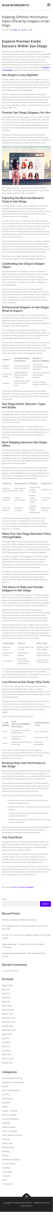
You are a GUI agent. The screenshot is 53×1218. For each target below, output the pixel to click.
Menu (48, 5)
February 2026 (8, 1009)
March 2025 (7, 1054)
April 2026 (6, 1001)
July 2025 (5, 1038)
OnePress (37, 1203)
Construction (7, 1098)
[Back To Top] (26, 1196)
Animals (5, 1086)
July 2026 (5, 989)
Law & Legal (7, 1143)
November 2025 (8, 1022)
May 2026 (6, 997)
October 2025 (7, 1026)
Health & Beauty (9, 1127)
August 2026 (7, 985)
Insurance (6, 1139)
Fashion (5, 1106)
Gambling (6, 1123)
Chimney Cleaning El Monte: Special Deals (19, 920)
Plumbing (6, 1151)
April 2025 (6, 1050)
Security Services (9, 1163)
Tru (30, 30)
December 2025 (8, 1018)
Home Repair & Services (12, 1135)
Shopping (6, 1167)
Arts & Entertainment (23, 887)
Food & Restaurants (10, 1119)
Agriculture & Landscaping (13, 1082)
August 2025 (7, 1034)
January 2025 (7, 1062)
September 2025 (9, 1030)
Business (5, 1094)
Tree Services (7, 1184)
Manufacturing (8, 1147)
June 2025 (6, 1042)
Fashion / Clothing (9, 1111)
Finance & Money (9, 1115)
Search (4, 899)
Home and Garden (9, 1131)
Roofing (5, 1155)
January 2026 (7, 1014)
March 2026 (7, 1005)
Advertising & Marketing (12, 1078)
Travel (4, 1180)
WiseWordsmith (15, 5)
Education (6, 1102)
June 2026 (6, 993)
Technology (7, 1172)
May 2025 (6, 1046)
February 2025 (8, 1058)
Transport (6, 1176)
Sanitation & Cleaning (11, 1159)
